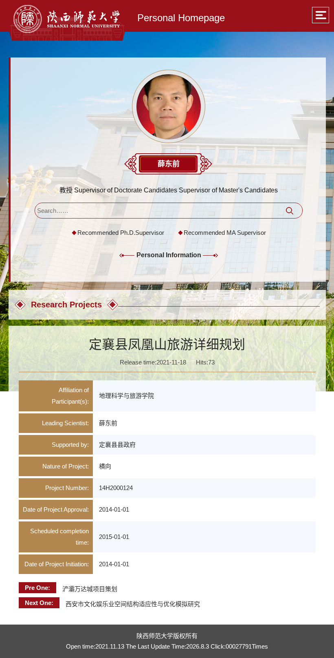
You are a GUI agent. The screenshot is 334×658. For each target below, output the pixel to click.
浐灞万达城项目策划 (89, 588)
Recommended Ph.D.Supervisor (120, 232)
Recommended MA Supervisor (225, 232)
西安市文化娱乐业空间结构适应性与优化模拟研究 (133, 604)
